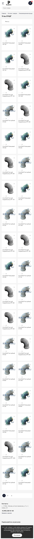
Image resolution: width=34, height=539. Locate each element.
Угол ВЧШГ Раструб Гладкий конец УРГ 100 (8, 95)
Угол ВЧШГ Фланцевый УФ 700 (24, 198)
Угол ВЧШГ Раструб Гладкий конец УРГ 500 (8, 328)
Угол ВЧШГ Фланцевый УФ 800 (24, 405)
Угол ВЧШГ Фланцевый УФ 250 (24, 147)
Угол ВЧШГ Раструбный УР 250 (9, 224)
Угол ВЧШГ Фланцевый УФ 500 (9, 147)
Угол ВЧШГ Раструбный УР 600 (24, 457)
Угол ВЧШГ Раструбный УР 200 (9, 121)
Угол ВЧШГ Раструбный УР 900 (24, 302)
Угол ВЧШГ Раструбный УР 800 (9, 379)
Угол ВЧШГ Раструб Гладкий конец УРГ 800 (24, 69)
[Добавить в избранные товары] (14, 31)
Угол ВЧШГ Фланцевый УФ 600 (24, 483)
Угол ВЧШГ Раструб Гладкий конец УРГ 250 (8, 250)
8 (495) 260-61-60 (8, 511)
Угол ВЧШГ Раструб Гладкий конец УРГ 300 (24, 121)
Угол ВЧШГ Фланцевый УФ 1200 (24, 95)
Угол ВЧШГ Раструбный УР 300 (24, 173)
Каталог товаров (12, 13)
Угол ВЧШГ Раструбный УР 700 (9, 405)
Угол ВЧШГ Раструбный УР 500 (9, 354)
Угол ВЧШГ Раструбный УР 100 (24, 276)
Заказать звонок (7, 513)
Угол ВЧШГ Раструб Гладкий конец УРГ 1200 (9, 457)
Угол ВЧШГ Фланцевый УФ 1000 (24, 431)
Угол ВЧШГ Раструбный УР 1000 (24, 379)
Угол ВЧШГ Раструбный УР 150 (9, 483)
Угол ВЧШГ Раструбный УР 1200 (24, 224)
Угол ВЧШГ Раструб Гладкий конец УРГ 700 (24, 250)
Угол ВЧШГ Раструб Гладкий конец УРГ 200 (8, 173)
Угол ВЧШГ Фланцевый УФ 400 (24, 43)
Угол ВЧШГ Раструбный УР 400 (24, 328)
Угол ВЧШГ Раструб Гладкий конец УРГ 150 (8, 198)
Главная (4, 13)
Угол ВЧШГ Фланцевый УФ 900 (9, 431)
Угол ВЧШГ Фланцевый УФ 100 (9, 43)
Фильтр (7, 21)
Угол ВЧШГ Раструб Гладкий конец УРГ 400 (8, 302)
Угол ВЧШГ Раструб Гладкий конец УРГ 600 (24, 354)
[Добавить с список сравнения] (14, 28)
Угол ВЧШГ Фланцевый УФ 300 (9, 276)
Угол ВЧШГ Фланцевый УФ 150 (9, 69)
